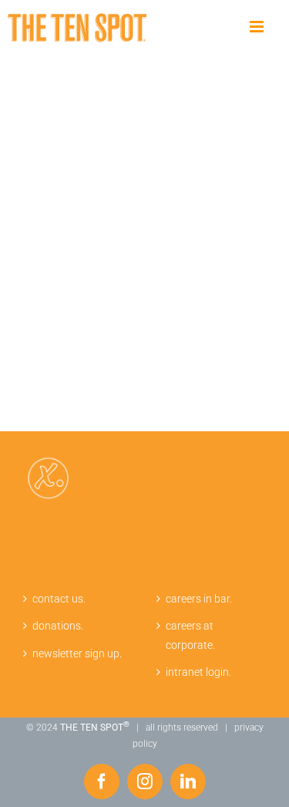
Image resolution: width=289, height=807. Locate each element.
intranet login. (198, 672)
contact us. (59, 599)
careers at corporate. (190, 635)
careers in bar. (199, 599)
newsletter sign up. (77, 653)
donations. (57, 626)
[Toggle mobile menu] (257, 27)
